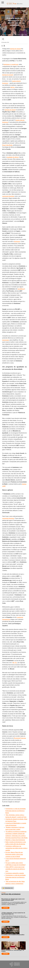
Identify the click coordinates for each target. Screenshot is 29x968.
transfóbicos (21, 289)
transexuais (5, 340)
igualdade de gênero (13, 157)
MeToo (13, 87)
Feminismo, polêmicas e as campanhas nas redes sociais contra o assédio (16, 848)
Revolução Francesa (20, 738)
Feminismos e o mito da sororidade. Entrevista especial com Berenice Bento (15, 810)
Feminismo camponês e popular (14, 873)
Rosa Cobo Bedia (7, 145)
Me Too (15, 662)
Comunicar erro (8, 888)
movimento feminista (8, 196)
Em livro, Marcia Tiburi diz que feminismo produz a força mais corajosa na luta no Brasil (14, 854)
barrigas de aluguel (15, 48)
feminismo (17, 241)
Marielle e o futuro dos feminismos (15, 840)
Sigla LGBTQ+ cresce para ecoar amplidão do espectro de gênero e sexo (15, 869)
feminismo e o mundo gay (11, 64)
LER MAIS (5, 907)
